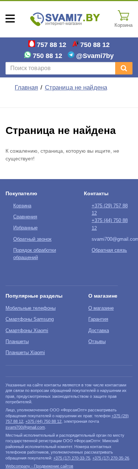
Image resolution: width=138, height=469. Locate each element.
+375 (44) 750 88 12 (43, 421)
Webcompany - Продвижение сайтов (39, 466)
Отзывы (97, 341)
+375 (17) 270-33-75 (71, 458)
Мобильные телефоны (31, 308)
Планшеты (17, 341)
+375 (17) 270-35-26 (110, 458)
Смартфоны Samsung (30, 319)
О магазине (101, 308)
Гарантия (98, 319)
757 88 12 (51, 44)
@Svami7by (95, 55)
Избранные (25, 227)
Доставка (98, 330)
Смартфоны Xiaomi (27, 330)
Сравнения (25, 216)
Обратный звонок (32, 239)
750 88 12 (95, 44)
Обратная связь (109, 250)
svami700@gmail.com (25, 427)
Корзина (22, 205)
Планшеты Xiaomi (25, 352)
